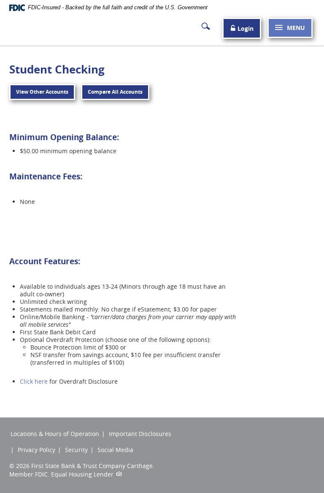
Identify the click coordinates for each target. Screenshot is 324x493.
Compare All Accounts (115, 91)
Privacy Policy (36, 450)
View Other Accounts (42, 91)
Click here (34, 381)
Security (76, 450)
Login (245, 28)
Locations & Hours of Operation (55, 434)
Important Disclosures (140, 434)
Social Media (115, 450)
